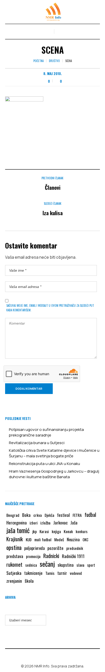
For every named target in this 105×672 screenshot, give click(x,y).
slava (80, 565)
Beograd (12, 515)
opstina (13, 547)
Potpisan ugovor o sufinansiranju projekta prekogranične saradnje (46, 432)
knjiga (56, 531)
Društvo (54, 61)
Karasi (44, 531)
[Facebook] (49, 655)
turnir (62, 573)
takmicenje (33, 573)
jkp (34, 531)
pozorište (55, 548)
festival (63, 515)
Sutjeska (13, 572)
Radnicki (51, 556)
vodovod (76, 573)
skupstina (66, 565)
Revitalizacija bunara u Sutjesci (36, 442)
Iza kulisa (53, 213)
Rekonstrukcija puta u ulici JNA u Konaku (44, 463)
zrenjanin (14, 580)
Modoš (59, 539)
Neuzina (73, 539)
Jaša (73, 522)
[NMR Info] (52, 12)
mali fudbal (42, 539)
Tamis (50, 573)
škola (29, 580)
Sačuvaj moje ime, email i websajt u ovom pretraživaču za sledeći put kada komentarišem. (50, 307)
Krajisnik (14, 539)
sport (91, 565)
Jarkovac (60, 522)
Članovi (52, 187)
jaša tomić (18, 530)
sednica (31, 565)
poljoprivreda (34, 548)
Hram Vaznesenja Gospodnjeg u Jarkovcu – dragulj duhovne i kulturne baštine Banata (54, 474)
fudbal (90, 514)
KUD (29, 539)
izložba (45, 523)
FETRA (77, 515)
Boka (26, 515)
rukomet (14, 564)
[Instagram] (56, 655)
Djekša (49, 515)
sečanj (47, 564)
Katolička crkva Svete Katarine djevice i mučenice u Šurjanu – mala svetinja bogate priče (54, 453)
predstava (14, 556)
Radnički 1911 (73, 556)
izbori (33, 522)
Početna (38, 61)
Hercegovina (16, 522)
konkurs (81, 531)
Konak (68, 531)
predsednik (74, 548)
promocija (33, 556)
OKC (85, 539)
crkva (37, 515)
